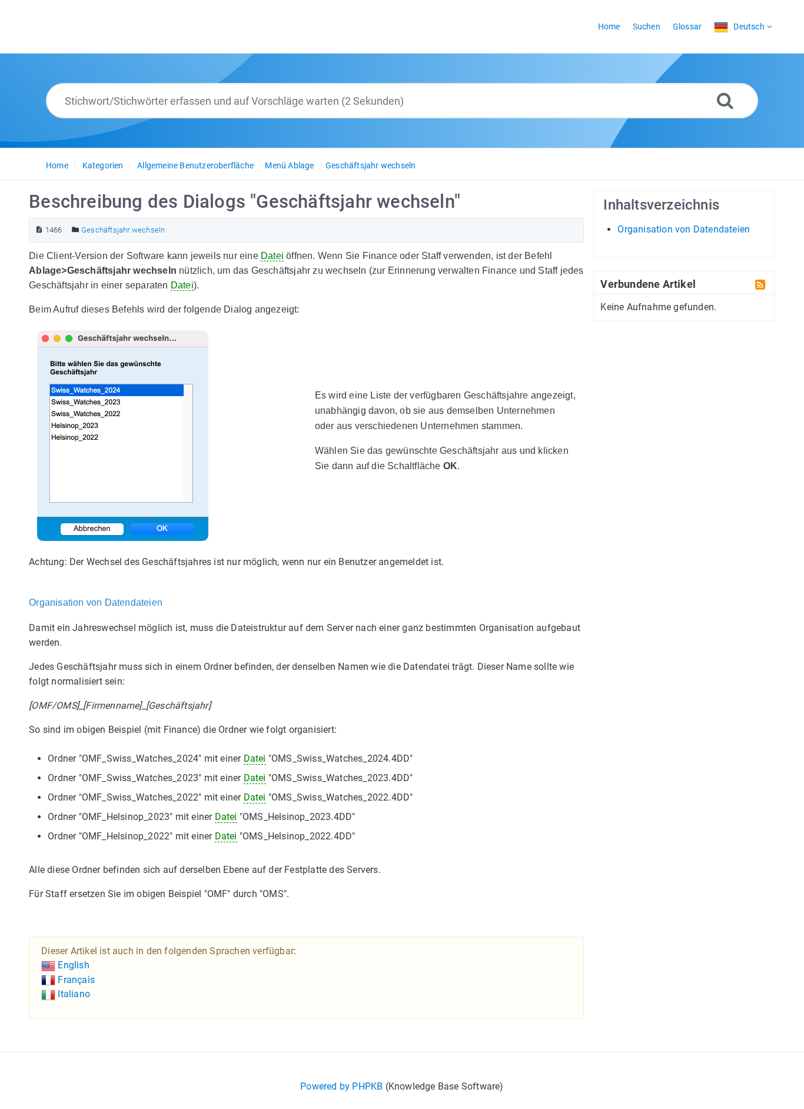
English (72, 965)
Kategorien (103, 165)
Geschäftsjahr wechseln (370, 165)
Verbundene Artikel (648, 284)
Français (75, 979)
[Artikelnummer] (39, 230)
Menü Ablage (289, 165)
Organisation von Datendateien (683, 229)
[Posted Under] (75, 230)
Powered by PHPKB (341, 1086)
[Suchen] (725, 100)
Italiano (72, 994)
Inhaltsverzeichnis (661, 204)
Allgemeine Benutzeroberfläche (195, 165)
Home (57, 165)
